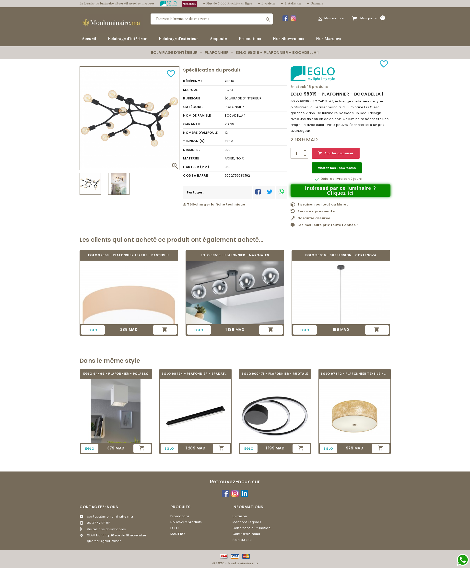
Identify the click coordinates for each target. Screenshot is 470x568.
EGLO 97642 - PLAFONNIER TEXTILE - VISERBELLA (354, 374)
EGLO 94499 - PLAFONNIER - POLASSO (116, 374)
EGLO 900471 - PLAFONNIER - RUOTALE (275, 374)
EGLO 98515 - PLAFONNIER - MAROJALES (235, 255)
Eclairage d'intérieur (127, 38)
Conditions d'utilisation (252, 528)
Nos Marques (328, 38)
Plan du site (242, 539)
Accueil (89, 38)
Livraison (240, 516)
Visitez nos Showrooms (337, 168)
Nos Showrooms (288, 38)
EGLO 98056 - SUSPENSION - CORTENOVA (340, 255)
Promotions (250, 38)
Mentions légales (247, 522)
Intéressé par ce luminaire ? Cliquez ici (340, 190)
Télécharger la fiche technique (215, 204)
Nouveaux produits (186, 522)
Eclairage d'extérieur (178, 38)
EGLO (174, 528)
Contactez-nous (99, 506)
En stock (298, 86)
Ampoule (218, 38)
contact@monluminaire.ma (110, 516)
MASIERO (177, 534)
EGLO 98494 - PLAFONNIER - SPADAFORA (195, 374)
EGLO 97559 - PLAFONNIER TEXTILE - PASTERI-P (128, 255)
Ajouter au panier (335, 153)
